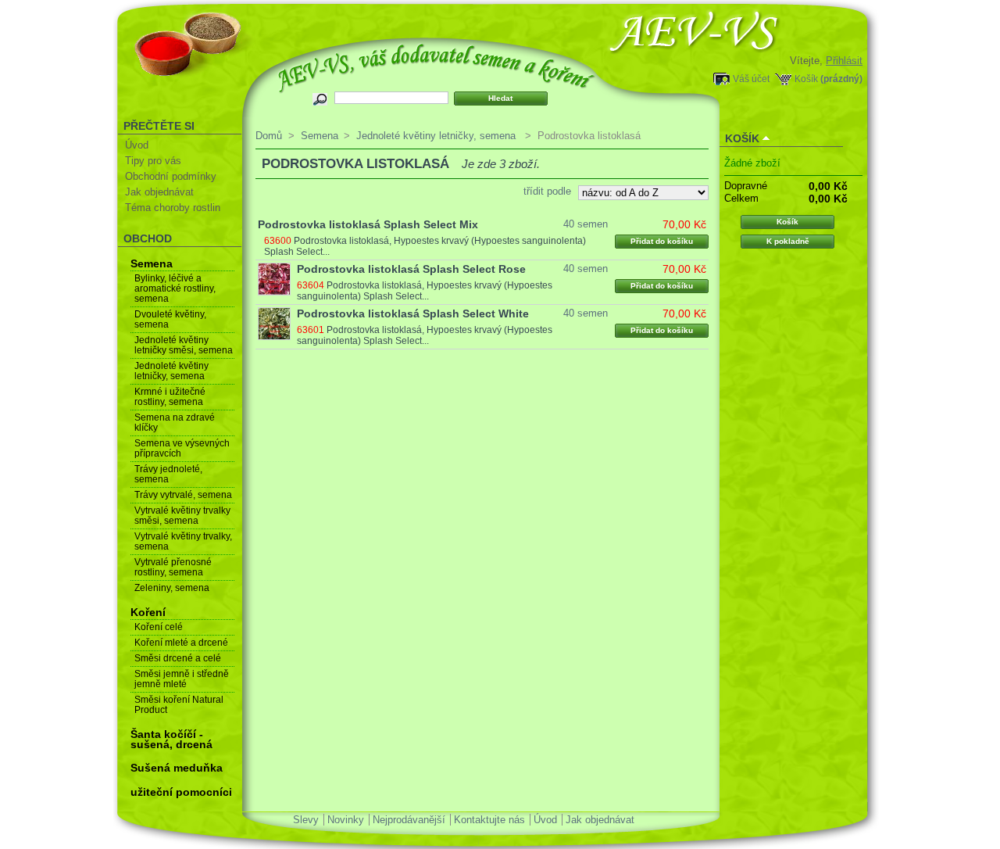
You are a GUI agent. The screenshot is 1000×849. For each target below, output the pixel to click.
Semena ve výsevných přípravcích (182, 448)
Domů (268, 136)
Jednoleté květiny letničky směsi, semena (183, 345)
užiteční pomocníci (181, 792)
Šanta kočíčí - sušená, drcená (171, 739)
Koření (148, 612)
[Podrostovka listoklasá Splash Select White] (274, 323)
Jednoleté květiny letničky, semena (171, 371)
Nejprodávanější (409, 820)
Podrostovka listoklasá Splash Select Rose (411, 269)
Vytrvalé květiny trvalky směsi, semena (182, 515)
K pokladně (787, 241)
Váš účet (751, 78)
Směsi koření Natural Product (178, 704)
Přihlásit (844, 60)
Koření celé (158, 627)
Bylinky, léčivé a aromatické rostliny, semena (175, 288)
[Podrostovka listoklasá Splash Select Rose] (274, 279)
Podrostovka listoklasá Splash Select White (413, 313)
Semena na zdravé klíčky (174, 422)
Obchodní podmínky (170, 176)
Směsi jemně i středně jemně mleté (181, 679)
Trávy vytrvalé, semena (183, 494)
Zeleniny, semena (171, 587)
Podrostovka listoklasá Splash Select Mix (368, 224)
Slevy (306, 820)
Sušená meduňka (176, 767)
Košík (806, 78)
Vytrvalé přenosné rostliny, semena (173, 567)
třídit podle (547, 191)
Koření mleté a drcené (181, 642)
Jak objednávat (159, 192)
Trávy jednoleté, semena (168, 474)
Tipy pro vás (153, 161)
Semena (151, 263)
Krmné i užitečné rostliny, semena (169, 396)
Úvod (136, 145)
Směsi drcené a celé (177, 658)
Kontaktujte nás (489, 820)
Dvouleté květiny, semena (170, 319)
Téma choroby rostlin (172, 207)
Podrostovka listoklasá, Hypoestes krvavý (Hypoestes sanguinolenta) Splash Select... (424, 291)
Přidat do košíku (661, 241)
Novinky (345, 820)
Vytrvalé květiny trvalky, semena (183, 541)
